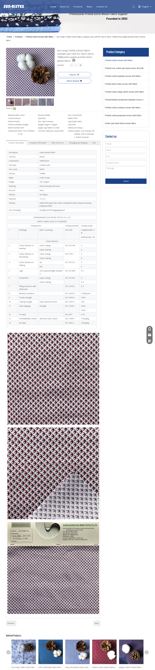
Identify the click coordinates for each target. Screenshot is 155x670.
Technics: (11, 118)
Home (53, 6)
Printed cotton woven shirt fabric (119, 60)
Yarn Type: (42, 121)
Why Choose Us (57, 143)
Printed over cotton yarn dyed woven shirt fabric (125, 68)
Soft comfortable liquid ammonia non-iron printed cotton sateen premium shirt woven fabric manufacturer (50, 667)
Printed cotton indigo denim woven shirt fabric (124, 92)
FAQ (94, 143)
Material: (11, 115)
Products (78, 6)
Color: (70, 124)
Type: (70, 121)
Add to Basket (73, 81)
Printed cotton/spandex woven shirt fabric (123, 76)
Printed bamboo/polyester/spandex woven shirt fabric (127, 100)
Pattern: (11, 121)
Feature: (71, 131)
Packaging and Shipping (78, 143)
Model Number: (14, 128)
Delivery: (71, 128)
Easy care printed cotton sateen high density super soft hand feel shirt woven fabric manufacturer (77, 667)
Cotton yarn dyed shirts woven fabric (120, 123)
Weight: (41, 124)
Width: (70, 118)
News (89, 6)
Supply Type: (43, 128)
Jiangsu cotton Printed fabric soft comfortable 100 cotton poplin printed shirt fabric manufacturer (131, 667)
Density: (41, 115)
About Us (64, 6)
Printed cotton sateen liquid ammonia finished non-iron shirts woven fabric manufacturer (104, 667)
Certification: (13, 131)
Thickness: (12, 124)
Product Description (16, 143)
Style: (40, 118)
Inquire (72, 74)
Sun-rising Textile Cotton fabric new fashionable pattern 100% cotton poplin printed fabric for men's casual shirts (24, 667)
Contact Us (101, 6)
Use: (39, 131)
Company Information (37, 143)
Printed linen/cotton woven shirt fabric (121, 84)
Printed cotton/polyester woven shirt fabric (123, 115)
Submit (126, 181)
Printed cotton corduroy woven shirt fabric (122, 107)
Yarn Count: (72, 115)
